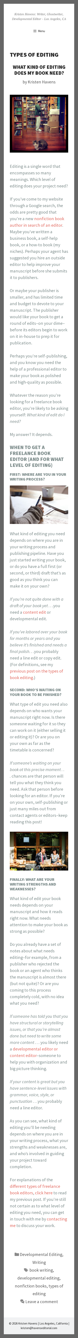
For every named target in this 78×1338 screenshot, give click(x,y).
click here (44, 1193)
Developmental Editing (41, 1254)
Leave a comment (41, 1301)
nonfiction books (31, 1286)
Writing (39, 1262)
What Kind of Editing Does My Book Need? (39, 70)
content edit (34, 612)
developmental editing (38, 1278)
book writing (41, 1270)
